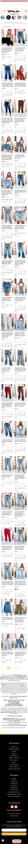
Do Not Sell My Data (14, 769)
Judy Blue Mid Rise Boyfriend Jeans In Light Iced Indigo (19, 548)
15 (22, 57)
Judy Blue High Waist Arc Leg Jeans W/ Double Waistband (7, 513)
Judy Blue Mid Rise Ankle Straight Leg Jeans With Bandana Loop (20, 477)
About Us (14, 753)
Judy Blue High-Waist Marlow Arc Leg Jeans (20, 440)
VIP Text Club (14, 790)
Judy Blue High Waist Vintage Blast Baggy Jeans (7, 441)
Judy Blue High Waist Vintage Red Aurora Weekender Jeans (7, 548)
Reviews (14, 751)
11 (11, 341)
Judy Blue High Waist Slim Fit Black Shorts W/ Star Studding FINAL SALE (7, 50)
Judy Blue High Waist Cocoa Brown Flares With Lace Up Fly (20, 405)
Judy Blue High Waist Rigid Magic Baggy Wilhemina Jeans (7, 262)
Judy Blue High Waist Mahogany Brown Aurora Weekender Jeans (20, 120)
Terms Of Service (14, 767)
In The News (14, 755)
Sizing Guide (14, 783)
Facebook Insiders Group (14, 794)
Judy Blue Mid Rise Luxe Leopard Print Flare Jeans (19, 156)
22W (24, 59)
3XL (2, 59)
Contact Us (14, 747)
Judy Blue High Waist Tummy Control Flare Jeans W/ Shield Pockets (20, 263)
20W (21, 59)
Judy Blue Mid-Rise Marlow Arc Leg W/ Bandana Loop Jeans (20, 334)
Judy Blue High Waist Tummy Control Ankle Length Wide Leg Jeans (8, 85)
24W (16, 61)
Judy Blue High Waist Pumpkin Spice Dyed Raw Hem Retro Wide (20, 85)
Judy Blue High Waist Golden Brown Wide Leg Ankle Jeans (20, 299)
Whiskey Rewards (14, 749)
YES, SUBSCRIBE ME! (14, 834)
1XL (8, 57)
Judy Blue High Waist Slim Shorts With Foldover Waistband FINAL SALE (7, 192)
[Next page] (19, 667)
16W (16, 59)
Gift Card (14, 781)
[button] (23, 11)
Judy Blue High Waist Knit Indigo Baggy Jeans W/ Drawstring (7, 227)
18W (18, 59)
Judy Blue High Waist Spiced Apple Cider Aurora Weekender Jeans (7, 405)
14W (25, 57)
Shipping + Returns (14, 758)
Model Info (14, 785)
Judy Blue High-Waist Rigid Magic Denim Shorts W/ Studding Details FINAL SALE (7, 157)
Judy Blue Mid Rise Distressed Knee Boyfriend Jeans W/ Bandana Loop (20, 514)
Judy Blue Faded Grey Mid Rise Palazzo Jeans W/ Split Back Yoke (20, 369)
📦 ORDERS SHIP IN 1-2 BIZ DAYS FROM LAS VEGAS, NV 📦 (14, 1)
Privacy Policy (14, 764)
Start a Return (14, 760)
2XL (11, 57)
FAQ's (14, 762)
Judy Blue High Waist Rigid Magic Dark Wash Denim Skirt (7, 299)
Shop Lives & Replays (14, 796)
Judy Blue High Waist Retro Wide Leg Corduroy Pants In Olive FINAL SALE (20, 620)
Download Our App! (14, 792)
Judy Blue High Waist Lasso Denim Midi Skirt (7, 618)
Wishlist (14, 779)
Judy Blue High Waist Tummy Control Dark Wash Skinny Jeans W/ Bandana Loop (7, 120)
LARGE (3, 57)
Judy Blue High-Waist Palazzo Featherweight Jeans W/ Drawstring (8, 583)
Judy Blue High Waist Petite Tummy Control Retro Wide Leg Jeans (20, 583)
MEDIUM (7, 164)
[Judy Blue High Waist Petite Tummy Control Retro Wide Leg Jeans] (15, 589)
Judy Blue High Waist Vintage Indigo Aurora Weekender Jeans (20, 654)
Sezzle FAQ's (14, 788)
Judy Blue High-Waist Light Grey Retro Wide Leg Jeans (7, 654)
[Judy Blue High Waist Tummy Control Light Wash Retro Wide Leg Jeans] (17, 589)
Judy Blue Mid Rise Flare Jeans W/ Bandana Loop (6, 369)
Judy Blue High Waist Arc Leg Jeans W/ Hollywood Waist (20, 49)
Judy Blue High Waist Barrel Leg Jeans (7, 476)
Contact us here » (14, 815)
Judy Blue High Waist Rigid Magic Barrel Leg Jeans (20, 192)
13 (20, 57)
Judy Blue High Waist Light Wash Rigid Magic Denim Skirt (20, 227)
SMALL (3, 164)
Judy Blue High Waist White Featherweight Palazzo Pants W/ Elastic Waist (7, 335)
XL (6, 57)
